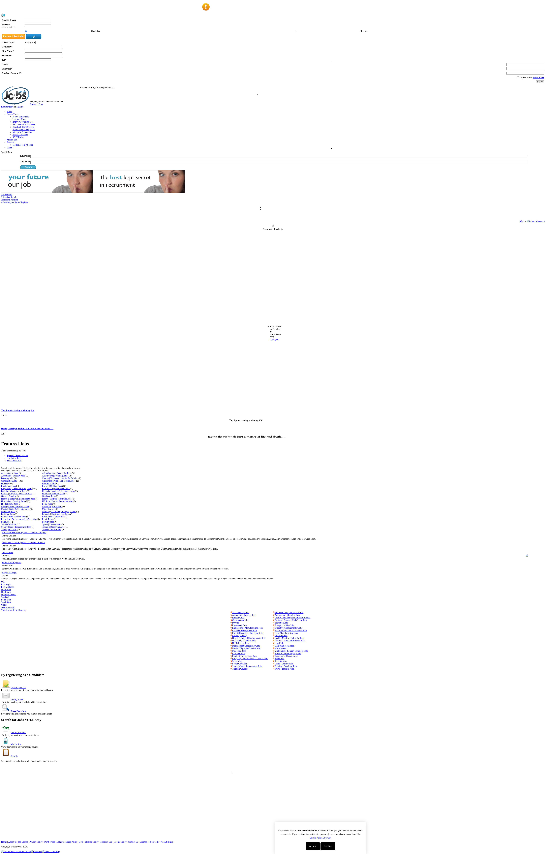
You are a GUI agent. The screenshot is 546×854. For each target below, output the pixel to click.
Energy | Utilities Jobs (52, 486)
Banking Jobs (7, 478)
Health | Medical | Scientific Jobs (56, 499)
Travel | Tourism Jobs (51, 529)
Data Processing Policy (66, 842)
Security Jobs (48, 522)
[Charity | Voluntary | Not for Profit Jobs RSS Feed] (274, 617)
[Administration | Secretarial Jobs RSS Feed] (274, 612)
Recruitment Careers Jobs (53, 516)
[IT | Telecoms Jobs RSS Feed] (231, 643)
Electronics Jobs (8, 486)
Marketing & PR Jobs (52, 506)
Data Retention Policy (89, 842)
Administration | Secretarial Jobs (56, 473)
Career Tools (12, 114)
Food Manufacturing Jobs (53, 493)
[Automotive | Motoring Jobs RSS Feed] (274, 615)
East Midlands (7, 587)
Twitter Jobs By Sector (23, 145)
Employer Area (36, 104)
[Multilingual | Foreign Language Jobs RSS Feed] (274, 651)
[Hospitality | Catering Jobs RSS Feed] (231, 640)
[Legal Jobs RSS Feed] (274, 643)
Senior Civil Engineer (11, 562)
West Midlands (8, 607)
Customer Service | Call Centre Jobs (58, 481)
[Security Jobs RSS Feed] (274, 661)
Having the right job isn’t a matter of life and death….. (27, 414)
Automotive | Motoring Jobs (54, 475)
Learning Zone (19, 119)
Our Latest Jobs (14, 458)
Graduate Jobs (48, 496)
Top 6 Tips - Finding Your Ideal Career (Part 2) (24, 433)
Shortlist (14, 756)
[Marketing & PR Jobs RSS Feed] (274, 646)
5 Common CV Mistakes (24, 124)
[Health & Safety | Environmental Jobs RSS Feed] (231, 638)
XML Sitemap (167, 842)
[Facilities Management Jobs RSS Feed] (231, 630)
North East (6, 589)
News (9, 147)
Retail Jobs (47, 519)
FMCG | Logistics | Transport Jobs (16, 493)
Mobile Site (12, 139)
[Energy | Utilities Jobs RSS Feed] (274, 625)
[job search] (28, 168)
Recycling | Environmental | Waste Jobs (19, 519)
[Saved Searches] (6, 711)
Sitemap (143, 842)
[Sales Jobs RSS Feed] (231, 661)
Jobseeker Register (9, 199)
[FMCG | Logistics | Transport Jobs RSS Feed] (231, 633)
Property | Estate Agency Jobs (55, 514)
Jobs (521, 221)
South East (6, 599)
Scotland (5, 597)
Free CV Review (20, 134)
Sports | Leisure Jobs (51, 524)
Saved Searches (18, 711)
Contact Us (133, 842)
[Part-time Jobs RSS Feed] (231, 653)
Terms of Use (106, 842)
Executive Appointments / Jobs (56, 488)
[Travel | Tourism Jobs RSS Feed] (274, 669)
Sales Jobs (5, 522)
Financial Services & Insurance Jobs (58, 491)
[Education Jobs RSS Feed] (274, 623)
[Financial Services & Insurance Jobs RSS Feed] (274, 630)
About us (12, 842)
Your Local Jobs (14, 460)
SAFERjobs (18, 137)
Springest (274, 339)
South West (6, 602)
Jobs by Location (18, 732)
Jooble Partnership (21, 116)
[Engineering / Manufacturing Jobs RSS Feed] (231, 628)
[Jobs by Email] (6, 699)
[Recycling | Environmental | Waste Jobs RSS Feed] (231, 658)
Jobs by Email (17, 699)
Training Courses (8, 529)
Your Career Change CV (24, 129)
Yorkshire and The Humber (13, 610)
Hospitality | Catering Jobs (13, 501)
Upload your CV (18, 687)
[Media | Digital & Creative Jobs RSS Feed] (231, 648)
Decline (328, 846)
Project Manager (9, 572)
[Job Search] (536, 221)
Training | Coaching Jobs (53, 527)
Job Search (23, 842)
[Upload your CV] (6, 687)
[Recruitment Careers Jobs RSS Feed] (274, 656)
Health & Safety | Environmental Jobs (18, 499)
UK (3, 582)
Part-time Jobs (7, 514)
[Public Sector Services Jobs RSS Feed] (231, 656)
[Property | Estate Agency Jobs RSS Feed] (274, 653)
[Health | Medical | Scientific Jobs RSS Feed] (274, 638)
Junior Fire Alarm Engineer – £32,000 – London (23, 542)
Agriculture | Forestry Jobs (13, 475)
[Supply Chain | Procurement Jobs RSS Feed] (231, 666)
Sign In (19, 107)
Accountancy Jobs (9, 473)
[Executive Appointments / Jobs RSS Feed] (274, 628)
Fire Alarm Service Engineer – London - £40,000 (24, 532)
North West (6, 592)
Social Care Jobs (8, 524)
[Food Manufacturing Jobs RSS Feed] (274, 633)
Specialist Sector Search (17, 455)
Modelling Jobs (8, 511)
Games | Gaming (8, 496)
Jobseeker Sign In (9, 197)
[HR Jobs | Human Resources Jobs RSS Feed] (274, 640)
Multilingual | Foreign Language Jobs (59, 511)
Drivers (4, 483)
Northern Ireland (8, 594)
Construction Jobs (9, 481)
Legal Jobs (47, 504)
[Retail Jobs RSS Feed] (274, 658)
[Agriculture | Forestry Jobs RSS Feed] (231, 615)
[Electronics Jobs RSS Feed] (231, 625)
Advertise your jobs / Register (14, 202)
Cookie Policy (120, 842)
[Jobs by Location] (6, 732)
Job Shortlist (6, 194)
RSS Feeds (154, 842)
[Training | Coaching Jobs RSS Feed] (274, 666)
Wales (4, 605)
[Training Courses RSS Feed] (231, 669)
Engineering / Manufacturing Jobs (16, 488)
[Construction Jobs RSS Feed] (231, 620)
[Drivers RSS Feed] (231, 623)
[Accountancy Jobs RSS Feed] (231, 612)
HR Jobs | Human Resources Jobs (57, 501)
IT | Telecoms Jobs (9, 504)
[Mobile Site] (6, 744)
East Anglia (6, 584)
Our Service (49, 842)
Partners (10, 142)
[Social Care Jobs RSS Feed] (231, 663)
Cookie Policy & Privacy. (320, 838)
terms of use (538, 77)
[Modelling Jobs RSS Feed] (231, 651)
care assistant (7, 552)
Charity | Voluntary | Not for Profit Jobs (60, 478)
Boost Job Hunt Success (23, 127)
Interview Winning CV (23, 122)
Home (9, 111)
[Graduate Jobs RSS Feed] (274, 635)
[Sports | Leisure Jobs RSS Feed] (274, 663)
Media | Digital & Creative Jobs (15, 509)
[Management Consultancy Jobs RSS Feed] (231, 646)
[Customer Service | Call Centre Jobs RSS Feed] (274, 620)
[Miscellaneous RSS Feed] (274, 648)
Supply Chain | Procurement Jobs (16, 527)
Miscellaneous (48, 509)
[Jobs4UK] (15, 104)
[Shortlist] (6, 756)
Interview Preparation (22, 132)
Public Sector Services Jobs (13, 516)
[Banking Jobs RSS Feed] (231, 617)
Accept (313, 846)
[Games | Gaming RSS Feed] (231, 635)
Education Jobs (49, 483)
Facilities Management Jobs (13, 491)
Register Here (7, 107)
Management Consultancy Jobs (15, 506)
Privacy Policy (36, 842)
